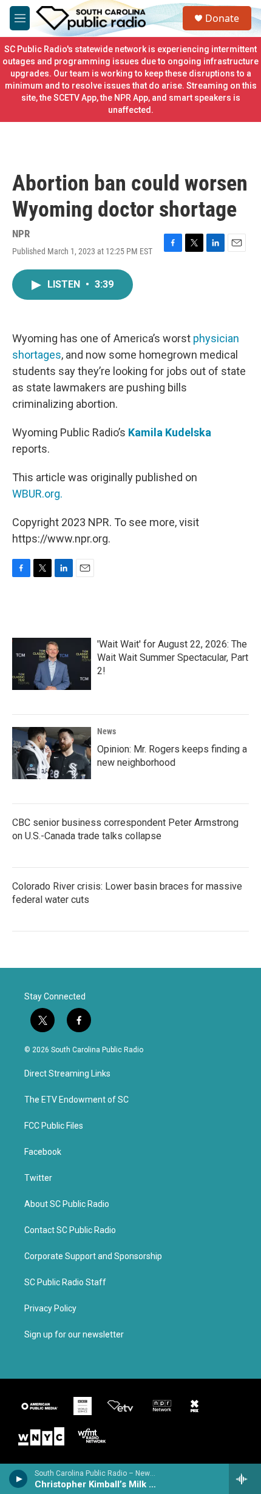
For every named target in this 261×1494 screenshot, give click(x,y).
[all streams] (245, 1479)
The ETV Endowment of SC (76, 1099)
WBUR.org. (37, 493)
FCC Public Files (53, 1126)
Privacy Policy (50, 1308)
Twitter (38, 1178)
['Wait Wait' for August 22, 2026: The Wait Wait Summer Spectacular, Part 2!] (51, 664)
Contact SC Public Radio (70, 1230)
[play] (18, 1479)
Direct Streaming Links (67, 1073)
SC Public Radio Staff (65, 1282)
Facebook (42, 1152)
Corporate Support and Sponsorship (93, 1256)
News (106, 731)
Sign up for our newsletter (74, 1334)
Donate (222, 18)
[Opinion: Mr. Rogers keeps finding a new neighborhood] (51, 753)
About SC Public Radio (66, 1204)
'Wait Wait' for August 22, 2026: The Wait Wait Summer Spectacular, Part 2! (172, 657)
